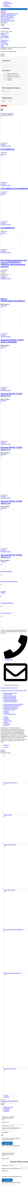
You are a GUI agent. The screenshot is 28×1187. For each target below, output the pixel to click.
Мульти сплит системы (6, 613)
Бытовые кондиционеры (6, 571)
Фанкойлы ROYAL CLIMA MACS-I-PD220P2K (12, 341)
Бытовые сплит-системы (13, 75)
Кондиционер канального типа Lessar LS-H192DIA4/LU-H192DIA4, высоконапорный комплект (14, 263)
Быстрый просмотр (6, 146)
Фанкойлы (9, 79)
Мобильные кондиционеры (7, 603)
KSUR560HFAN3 (8, 228)
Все (13, 113)
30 (11, 113)
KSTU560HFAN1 (8, 149)
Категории (5, 70)
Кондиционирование (12, 73)
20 (9, 113)
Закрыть (3, 55)
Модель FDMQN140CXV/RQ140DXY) (13, 300)
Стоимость (5, 60)
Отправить (7, 1143)
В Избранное (4, 143)
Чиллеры (9, 78)
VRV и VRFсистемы (3, 592)
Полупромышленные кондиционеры (9, 581)
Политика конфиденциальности (9, 687)
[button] (3, 154)
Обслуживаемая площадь (11, 88)
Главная (3, 47)
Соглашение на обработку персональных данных (14, 690)
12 (8, 113)
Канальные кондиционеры (13, 76)
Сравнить (3, 144)
